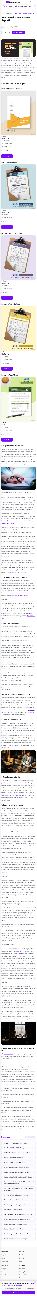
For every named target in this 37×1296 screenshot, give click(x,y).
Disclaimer (22, 1278)
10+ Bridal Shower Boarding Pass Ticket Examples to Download (18, 1189)
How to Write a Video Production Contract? (16, 1167)
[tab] (8, 6)
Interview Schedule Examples (19, 595)
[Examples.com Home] (13, 2)
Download (7, 156)
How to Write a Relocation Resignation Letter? (17, 1219)
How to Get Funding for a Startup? (14, 1157)
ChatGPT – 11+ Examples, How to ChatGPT (16, 1143)
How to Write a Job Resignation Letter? (15, 1224)
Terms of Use (23, 1275)
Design (3, 1268)
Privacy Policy (23, 1272)
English (3, 1255)
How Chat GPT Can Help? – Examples (15, 1148)
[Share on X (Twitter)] (7, 27)
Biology (21, 1258)
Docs (20, 1261)
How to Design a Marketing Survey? (14, 1205)
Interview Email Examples (18, 572)
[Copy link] (3, 27)
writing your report (18, 953)
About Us (22, 1268)
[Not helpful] (9, 32)
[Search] (30, 2)
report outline (8, 1054)
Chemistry (4, 1261)
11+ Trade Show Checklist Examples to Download (18, 1214)
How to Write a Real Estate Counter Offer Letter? (18, 1177)
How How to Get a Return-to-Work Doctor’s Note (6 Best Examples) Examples (19, 1182)
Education (4, 1275)
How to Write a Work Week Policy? (14, 1229)
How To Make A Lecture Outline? (13, 1209)
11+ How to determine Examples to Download (17, 1153)
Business (9, 13)
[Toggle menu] (3, 2)
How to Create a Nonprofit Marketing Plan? (16, 1172)
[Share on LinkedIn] (16, 27)
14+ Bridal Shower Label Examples (14, 1200)
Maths (3, 1258)
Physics (21, 1255)
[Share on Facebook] (11, 27)
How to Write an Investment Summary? (15, 1239)
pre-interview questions (13, 795)
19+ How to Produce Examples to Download (16, 1195)
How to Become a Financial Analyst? (14, 1162)
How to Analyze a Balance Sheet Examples (16, 1234)
